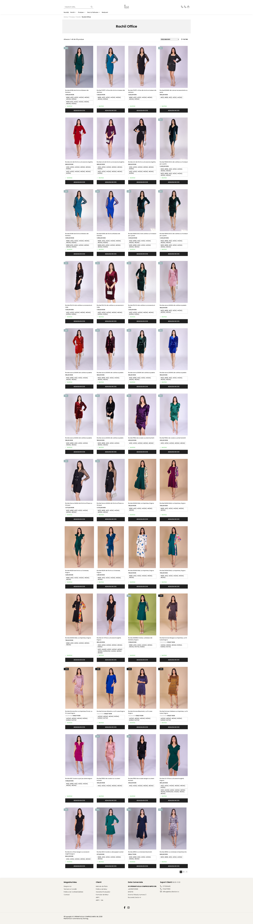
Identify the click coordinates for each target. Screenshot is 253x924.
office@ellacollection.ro (170, 892)
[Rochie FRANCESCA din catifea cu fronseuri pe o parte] (173, 139)
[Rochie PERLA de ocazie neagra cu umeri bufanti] (142, 755)
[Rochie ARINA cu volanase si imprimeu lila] (173, 828)
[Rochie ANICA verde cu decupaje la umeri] (110, 828)
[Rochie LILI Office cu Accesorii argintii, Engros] (110, 614)
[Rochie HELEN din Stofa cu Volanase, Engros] (79, 547)
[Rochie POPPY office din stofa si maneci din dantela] (110, 67)
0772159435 (166, 886)
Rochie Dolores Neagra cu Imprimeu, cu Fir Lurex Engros (173, 639)
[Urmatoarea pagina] (186, 872)
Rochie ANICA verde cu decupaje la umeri (110, 852)
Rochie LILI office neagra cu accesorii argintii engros (77, 853)
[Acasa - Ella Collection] (126, 7)
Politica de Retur (101, 889)
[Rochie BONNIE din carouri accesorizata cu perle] (173, 67)
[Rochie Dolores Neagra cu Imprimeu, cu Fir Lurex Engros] (173, 614)
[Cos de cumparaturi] (188, 7)
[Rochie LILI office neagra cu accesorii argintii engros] (79, 828)
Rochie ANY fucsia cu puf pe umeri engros (78, 778)
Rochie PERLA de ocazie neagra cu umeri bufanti (141, 779)
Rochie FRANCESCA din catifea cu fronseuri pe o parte (174, 163)
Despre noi (67, 886)
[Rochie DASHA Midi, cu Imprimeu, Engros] (142, 480)
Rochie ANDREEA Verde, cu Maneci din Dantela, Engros (140, 639)
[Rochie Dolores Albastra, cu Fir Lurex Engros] (110, 688)
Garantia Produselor (103, 892)
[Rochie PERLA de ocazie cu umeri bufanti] (142, 415)
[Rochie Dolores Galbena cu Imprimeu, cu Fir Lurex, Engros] (173, 688)
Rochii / (79, 17)
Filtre (185, 39)
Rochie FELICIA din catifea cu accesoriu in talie (78, 306)
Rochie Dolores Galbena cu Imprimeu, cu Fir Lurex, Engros (174, 712)
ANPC (98, 897)
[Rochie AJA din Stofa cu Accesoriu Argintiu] (79, 139)
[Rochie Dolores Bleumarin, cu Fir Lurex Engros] (142, 688)
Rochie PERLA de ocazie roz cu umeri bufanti (108, 779)
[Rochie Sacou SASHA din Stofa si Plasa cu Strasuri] (79, 480)
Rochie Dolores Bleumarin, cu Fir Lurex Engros (140, 712)
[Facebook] (124, 907)
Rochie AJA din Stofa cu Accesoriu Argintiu (79, 162)
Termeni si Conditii (70, 889)
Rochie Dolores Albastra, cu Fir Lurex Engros (111, 711)
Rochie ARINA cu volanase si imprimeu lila (173, 852)
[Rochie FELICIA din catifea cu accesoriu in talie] (79, 282)
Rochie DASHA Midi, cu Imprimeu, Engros (141, 503)
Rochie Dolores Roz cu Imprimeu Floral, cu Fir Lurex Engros (78, 712)
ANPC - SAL (99, 900)
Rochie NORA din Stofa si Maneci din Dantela (77, 91)
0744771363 (166, 889)
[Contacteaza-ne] (182, 7)
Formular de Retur (102, 895)
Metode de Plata (102, 886)
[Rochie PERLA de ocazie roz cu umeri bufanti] (110, 755)
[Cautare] (91, 7)
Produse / (72, 17)
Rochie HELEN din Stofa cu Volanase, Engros (77, 571)
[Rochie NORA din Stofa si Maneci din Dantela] (79, 67)
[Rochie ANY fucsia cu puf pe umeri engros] (79, 755)
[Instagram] (128, 907)
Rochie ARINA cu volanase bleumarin (140, 852)
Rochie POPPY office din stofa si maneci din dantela (111, 91)
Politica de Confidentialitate (73, 892)
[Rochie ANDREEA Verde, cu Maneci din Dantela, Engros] (142, 614)
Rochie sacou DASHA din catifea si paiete (173, 305)
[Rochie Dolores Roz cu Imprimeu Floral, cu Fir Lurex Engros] (79, 688)
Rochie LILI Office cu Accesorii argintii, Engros (109, 639)
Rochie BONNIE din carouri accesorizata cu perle (173, 91)
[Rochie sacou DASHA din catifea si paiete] (173, 282)
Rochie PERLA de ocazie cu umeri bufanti (141, 438)
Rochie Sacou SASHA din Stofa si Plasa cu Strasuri (78, 504)
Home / (66, 17)
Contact (67, 895)
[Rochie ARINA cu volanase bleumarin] (142, 828)
